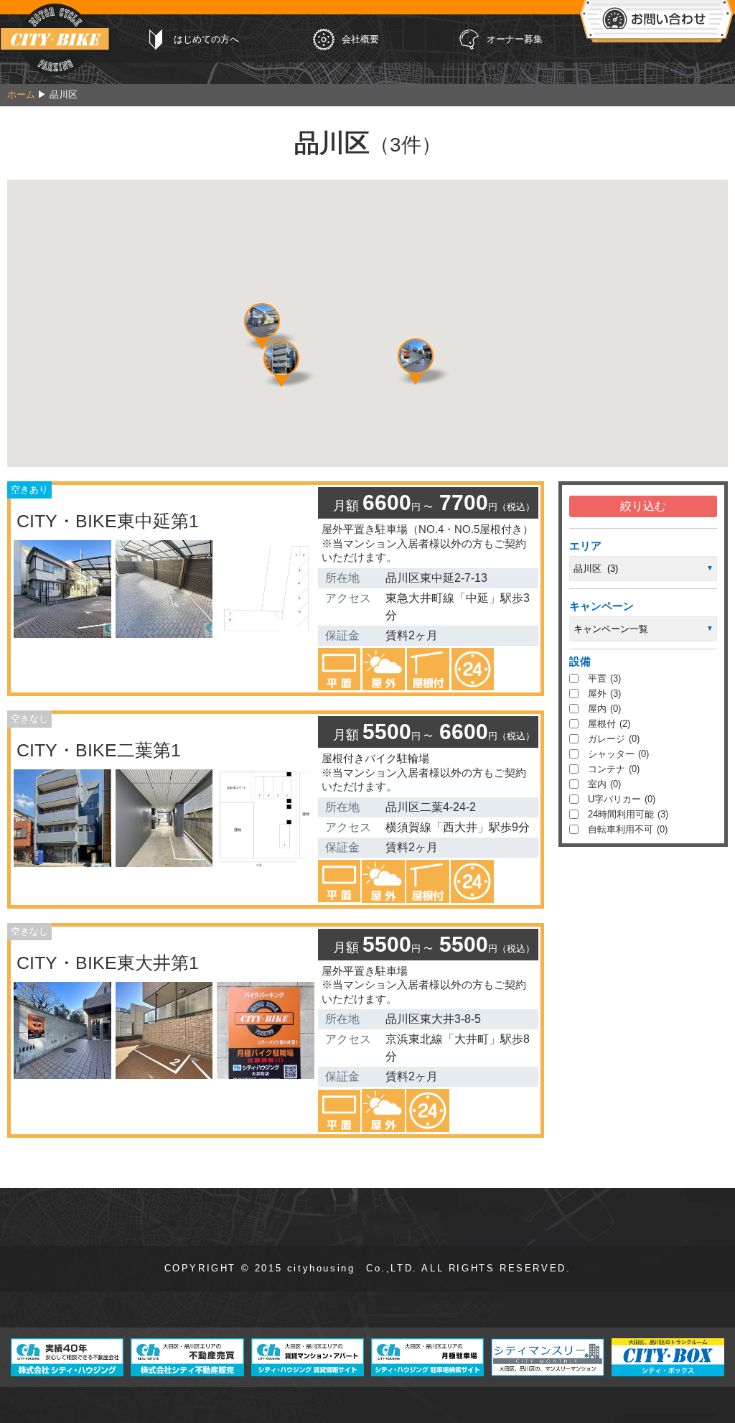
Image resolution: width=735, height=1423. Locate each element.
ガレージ (614, 738)
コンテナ (614, 769)
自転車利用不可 (628, 829)
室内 (604, 784)
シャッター (618, 754)
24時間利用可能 (628, 814)
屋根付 (609, 723)
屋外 (604, 693)
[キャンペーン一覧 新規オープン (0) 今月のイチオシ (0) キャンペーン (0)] (643, 628)
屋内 (604, 708)
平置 (604, 678)
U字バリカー (621, 799)
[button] (262, 321)
